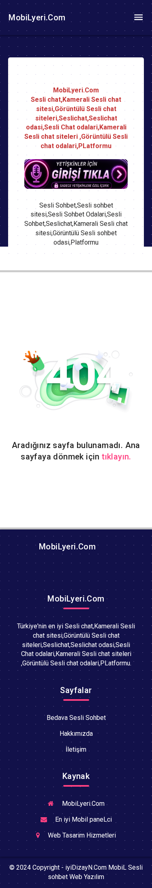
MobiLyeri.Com (36, 17)
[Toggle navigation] (138, 17)
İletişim (76, 749)
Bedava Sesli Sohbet (76, 718)
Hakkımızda (76, 733)
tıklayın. (116, 456)
